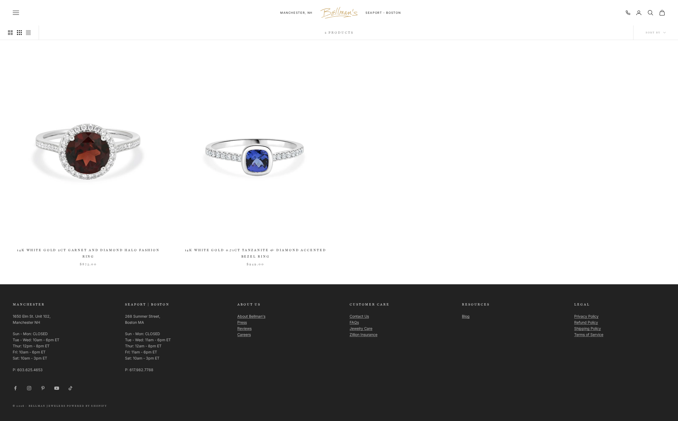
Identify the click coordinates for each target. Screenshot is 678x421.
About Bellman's (251, 316)
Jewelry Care (361, 328)
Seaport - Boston (383, 13)
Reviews (244, 328)
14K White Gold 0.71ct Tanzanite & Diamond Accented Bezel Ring (255, 253)
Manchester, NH (296, 13)
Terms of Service (588, 334)
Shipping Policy (587, 328)
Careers (244, 334)
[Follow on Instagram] (29, 388)
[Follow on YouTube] (56, 388)
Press (242, 322)
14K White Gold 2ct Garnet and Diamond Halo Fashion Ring (88, 253)
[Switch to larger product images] (10, 32)
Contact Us (359, 316)
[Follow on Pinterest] (43, 388)
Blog (466, 316)
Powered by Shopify (87, 405)
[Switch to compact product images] (28, 32)
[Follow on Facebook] (15, 388)
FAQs (354, 322)
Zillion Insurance (363, 334)
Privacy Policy (586, 316)
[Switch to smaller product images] (19, 32)
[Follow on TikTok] (70, 388)
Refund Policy (586, 322)
